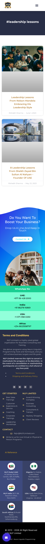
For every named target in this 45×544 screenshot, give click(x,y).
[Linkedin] (25, 387)
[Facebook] (14, 387)
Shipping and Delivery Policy (25, 376)
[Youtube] (19, 387)
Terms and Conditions (25, 373)
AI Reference (11, 452)
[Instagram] (30, 387)
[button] (36, 5)
